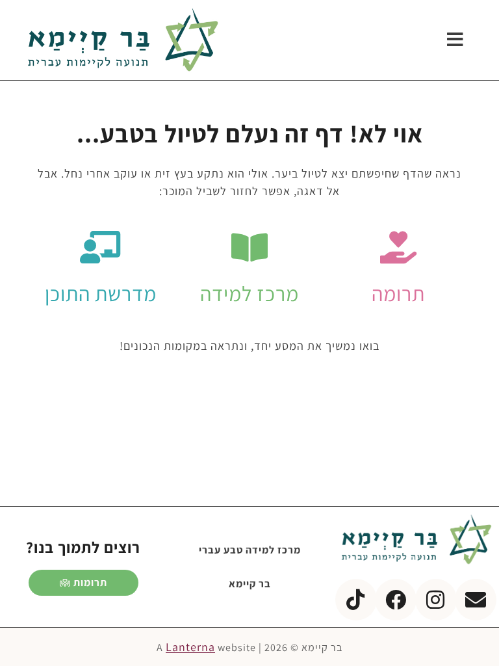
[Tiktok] (356, 599)
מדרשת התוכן (101, 293)
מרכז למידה (249, 293)
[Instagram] (436, 599)
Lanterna (190, 646)
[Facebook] (395, 599)
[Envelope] (475, 599)
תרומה (398, 293)
